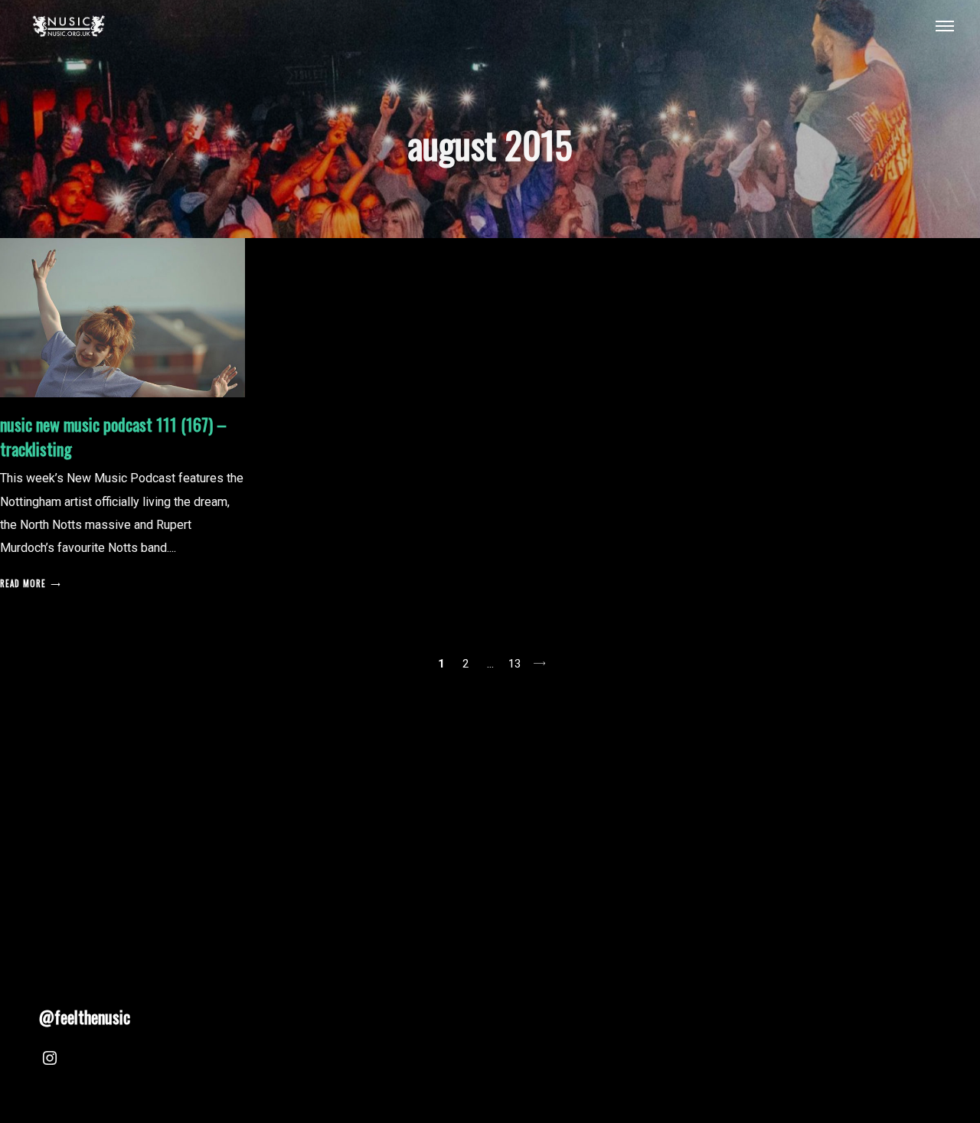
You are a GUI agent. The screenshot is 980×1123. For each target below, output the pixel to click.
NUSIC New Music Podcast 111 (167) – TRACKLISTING (113, 436)
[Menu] (945, 25)
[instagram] (49, 1060)
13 (514, 664)
